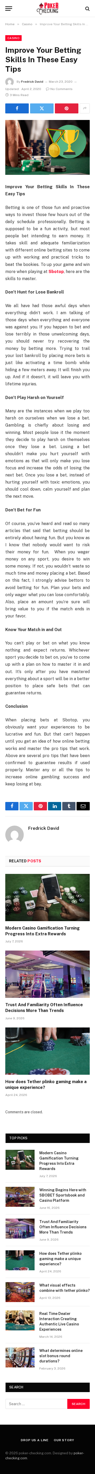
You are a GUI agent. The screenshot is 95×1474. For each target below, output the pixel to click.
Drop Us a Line (35, 1440)
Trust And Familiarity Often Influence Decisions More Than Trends (63, 1227)
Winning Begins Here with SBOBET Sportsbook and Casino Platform (62, 1195)
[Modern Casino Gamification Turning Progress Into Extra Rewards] (47, 897)
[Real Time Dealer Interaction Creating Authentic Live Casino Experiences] (20, 1320)
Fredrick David (32, 81)
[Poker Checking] (48, 8)
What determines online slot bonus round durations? (61, 1356)
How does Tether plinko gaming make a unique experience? (60, 1258)
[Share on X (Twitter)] (42, 108)
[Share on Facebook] (17, 108)
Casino (13, 38)
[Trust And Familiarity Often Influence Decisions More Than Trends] (47, 974)
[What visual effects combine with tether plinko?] (20, 1292)
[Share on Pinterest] (66, 108)
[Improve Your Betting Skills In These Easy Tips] (47, 147)
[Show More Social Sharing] (85, 108)
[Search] (87, 8)
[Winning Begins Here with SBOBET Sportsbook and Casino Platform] (20, 1197)
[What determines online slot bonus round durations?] (20, 1357)
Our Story (64, 1440)
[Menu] (8, 8)
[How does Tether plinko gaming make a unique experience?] (47, 1051)
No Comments (61, 89)
